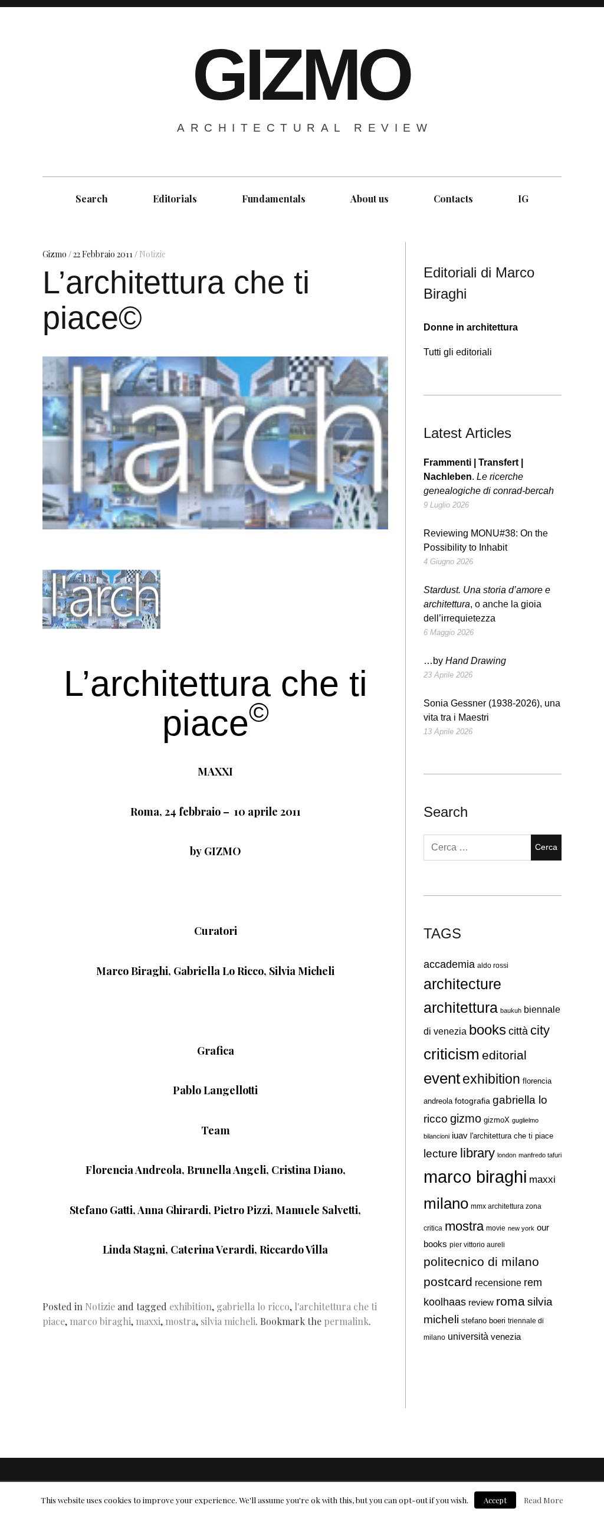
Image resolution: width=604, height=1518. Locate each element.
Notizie (152, 254)
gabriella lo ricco (253, 1306)
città (518, 1031)
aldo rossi (492, 965)
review (481, 1302)
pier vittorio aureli (477, 1245)
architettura (461, 1008)
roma (510, 1301)
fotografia (472, 1101)
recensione (498, 1283)
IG (523, 198)
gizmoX (497, 1119)
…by (465, 661)
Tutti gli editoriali (458, 352)
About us (369, 198)
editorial (504, 1055)
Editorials (175, 198)
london (506, 1155)
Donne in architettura (471, 327)
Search (92, 198)
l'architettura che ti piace (511, 1136)
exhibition (190, 1306)
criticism (452, 1054)
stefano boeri (483, 1320)
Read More (543, 1500)
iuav (460, 1135)
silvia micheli (228, 1321)
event (442, 1078)
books (487, 1030)
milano (446, 1203)
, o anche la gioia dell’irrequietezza (487, 604)
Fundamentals (274, 198)
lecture (441, 1153)
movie (495, 1228)
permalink (346, 1321)
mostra (180, 1321)
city (540, 1030)
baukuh (510, 1010)
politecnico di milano (481, 1261)
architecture (462, 984)
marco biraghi (100, 1321)
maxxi (148, 1321)
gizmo (465, 1118)
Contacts (453, 198)
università (468, 1336)
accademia (449, 964)
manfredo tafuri (540, 1155)
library (477, 1153)
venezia (506, 1337)
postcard (448, 1281)
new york (521, 1228)
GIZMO (301, 74)
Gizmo (55, 254)
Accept (495, 1500)
